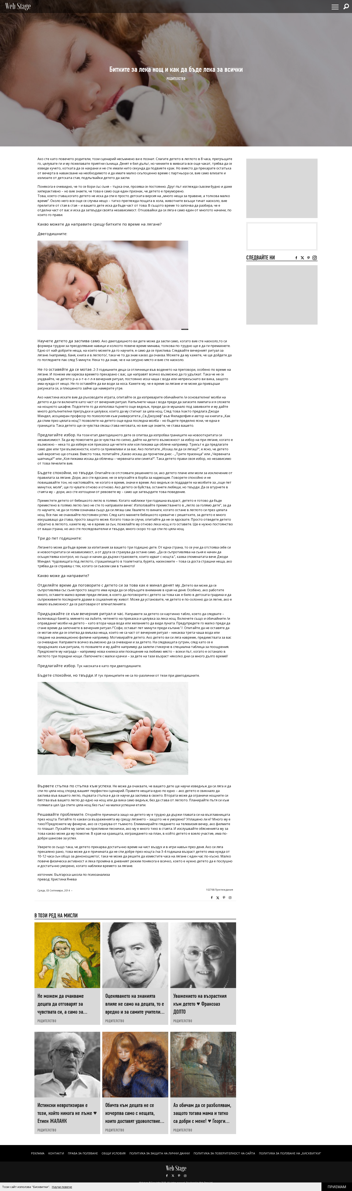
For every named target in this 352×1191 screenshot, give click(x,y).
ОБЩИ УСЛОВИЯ (113, 1153)
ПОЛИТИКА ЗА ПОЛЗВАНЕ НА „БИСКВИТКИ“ (290, 1153)
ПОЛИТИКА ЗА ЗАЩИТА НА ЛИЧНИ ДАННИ (159, 1153)
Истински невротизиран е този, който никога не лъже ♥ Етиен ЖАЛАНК (67, 1113)
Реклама (37, 1153)
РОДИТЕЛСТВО (176, 78)
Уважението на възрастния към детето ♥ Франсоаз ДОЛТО (200, 1003)
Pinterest (179, 1176)
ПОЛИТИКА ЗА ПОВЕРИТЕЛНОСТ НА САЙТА (224, 1153)
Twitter (218, 897)
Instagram (230, 898)
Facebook (212, 898)
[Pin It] (224, 898)
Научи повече (62, 1187)
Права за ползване (83, 1153)
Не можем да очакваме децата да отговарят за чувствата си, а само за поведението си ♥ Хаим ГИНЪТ (60, 1011)
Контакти (56, 1153)
